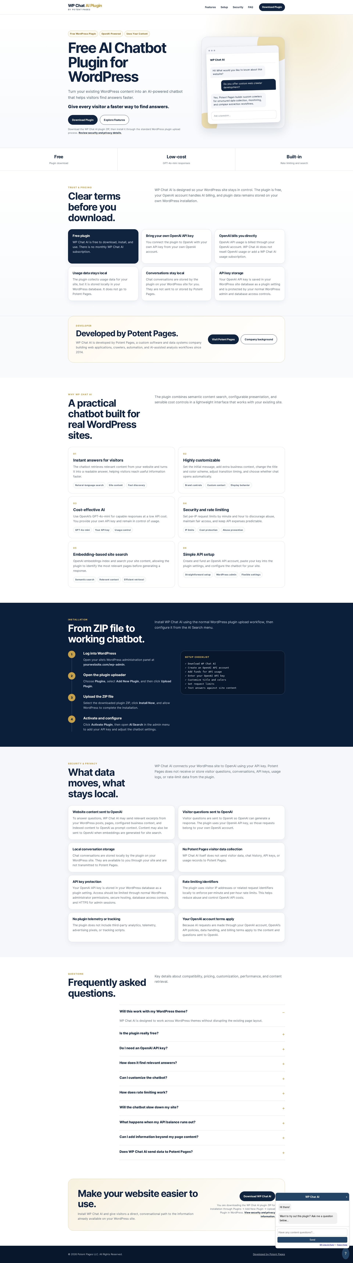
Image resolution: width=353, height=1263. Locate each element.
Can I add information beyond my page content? (159, 1137)
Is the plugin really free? (139, 1033)
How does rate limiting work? (143, 1092)
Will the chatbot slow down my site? (149, 1107)
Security (238, 7)
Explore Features (114, 119)
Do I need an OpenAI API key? (143, 1048)
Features (210, 7)
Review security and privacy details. (100, 132)
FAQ (250, 7)
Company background (259, 339)
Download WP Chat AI (257, 1196)
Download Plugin (272, 7)
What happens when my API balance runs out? (157, 1122)
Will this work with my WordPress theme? (153, 1011)
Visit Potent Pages (223, 339)
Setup (224, 7)
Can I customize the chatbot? (143, 1078)
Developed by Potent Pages (269, 1254)
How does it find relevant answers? (148, 1063)
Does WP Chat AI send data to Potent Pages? (156, 1152)
